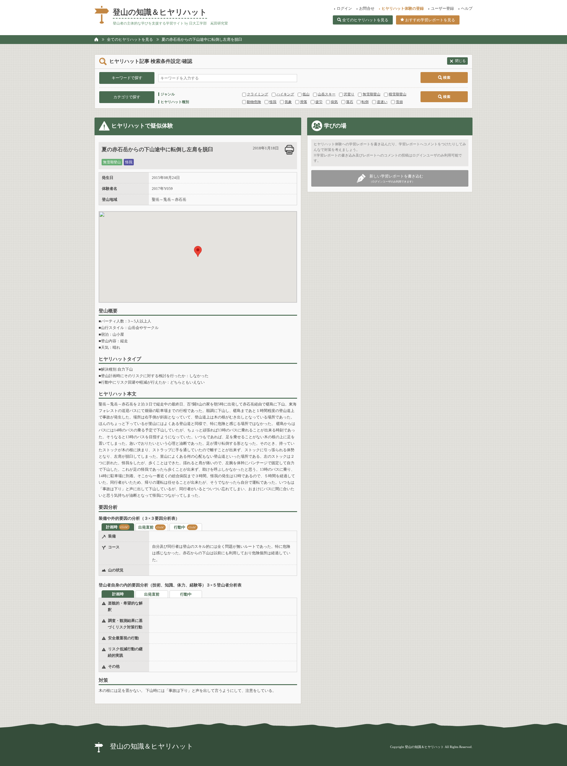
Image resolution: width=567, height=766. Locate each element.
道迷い (382, 102)
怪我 (272, 102)
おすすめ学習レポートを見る (430, 20)
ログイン (344, 8)
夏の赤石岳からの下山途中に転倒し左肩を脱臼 (202, 39)
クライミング (257, 94)
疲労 (318, 102)
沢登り (349, 94)
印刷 (289, 149)
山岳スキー (326, 94)
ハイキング (285, 94)
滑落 (303, 102)
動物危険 (254, 102)
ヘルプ (466, 8)
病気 (334, 102)
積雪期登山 (397, 94)
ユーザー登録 (442, 8)
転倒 (365, 102)
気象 (288, 102)
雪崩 (399, 102)
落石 (349, 102)
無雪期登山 (371, 94)
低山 (305, 94)
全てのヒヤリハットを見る (365, 20)
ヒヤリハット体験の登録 (403, 8)
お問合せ (366, 8)
